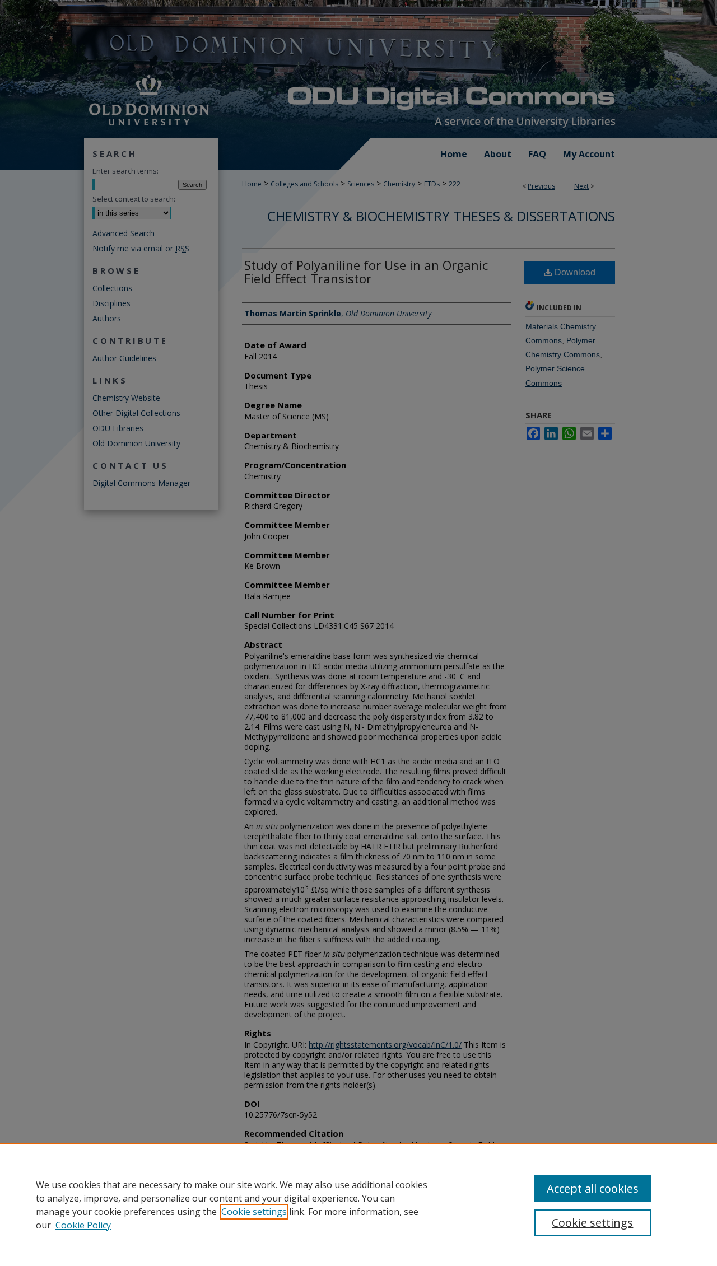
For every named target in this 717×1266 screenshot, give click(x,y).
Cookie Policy (83, 1225)
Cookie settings (254, 1212)
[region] (358, 1204)
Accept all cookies (593, 1188)
